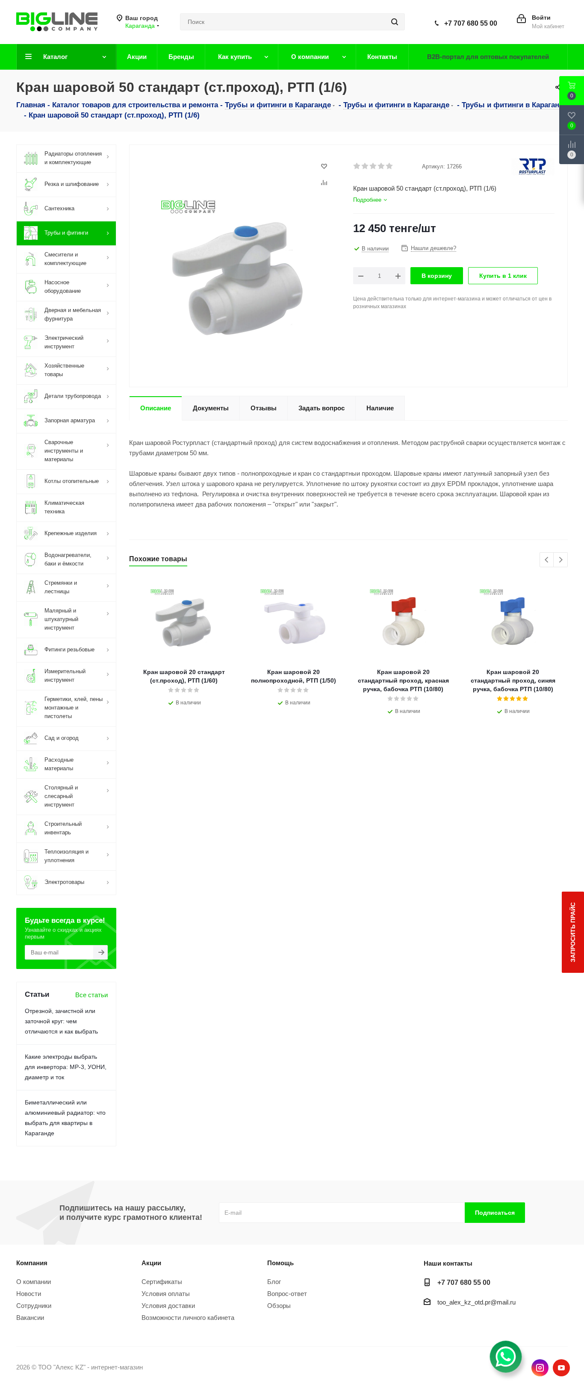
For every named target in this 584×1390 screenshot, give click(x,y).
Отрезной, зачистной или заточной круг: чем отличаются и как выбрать (61, 1021)
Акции (151, 1262)
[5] (390, 166)
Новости (28, 1293)
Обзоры (279, 1305)
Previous (547, 560)
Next (561, 560)
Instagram (540, 1367)
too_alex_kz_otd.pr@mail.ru (476, 1302)
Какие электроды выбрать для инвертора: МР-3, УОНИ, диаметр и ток (65, 1067)
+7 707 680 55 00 (470, 23)
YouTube (561, 1367)
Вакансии (30, 1317)
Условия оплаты (166, 1293)
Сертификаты (162, 1281)
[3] (373, 166)
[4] (382, 166)
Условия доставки (168, 1305)
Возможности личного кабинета (188, 1317)
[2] (365, 166)
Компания (31, 1262)
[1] (357, 166)
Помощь (280, 1262)
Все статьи (91, 994)
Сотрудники (33, 1305)
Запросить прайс (572, 932)
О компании (33, 1281)
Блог (274, 1281)
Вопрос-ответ (287, 1293)
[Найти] (394, 21)
